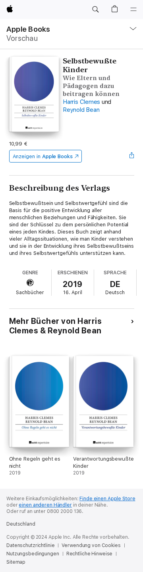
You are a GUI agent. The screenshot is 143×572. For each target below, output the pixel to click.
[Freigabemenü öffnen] (131, 156)
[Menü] (133, 9)
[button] (95, 9)
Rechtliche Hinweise (89, 554)
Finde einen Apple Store (107, 498)
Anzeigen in (43, 156)
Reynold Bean (81, 109)
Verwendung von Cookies (91, 545)
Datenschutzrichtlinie (30, 545)
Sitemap (15, 562)
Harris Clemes (81, 101)
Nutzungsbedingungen (32, 554)
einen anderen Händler (45, 505)
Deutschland (20, 524)
